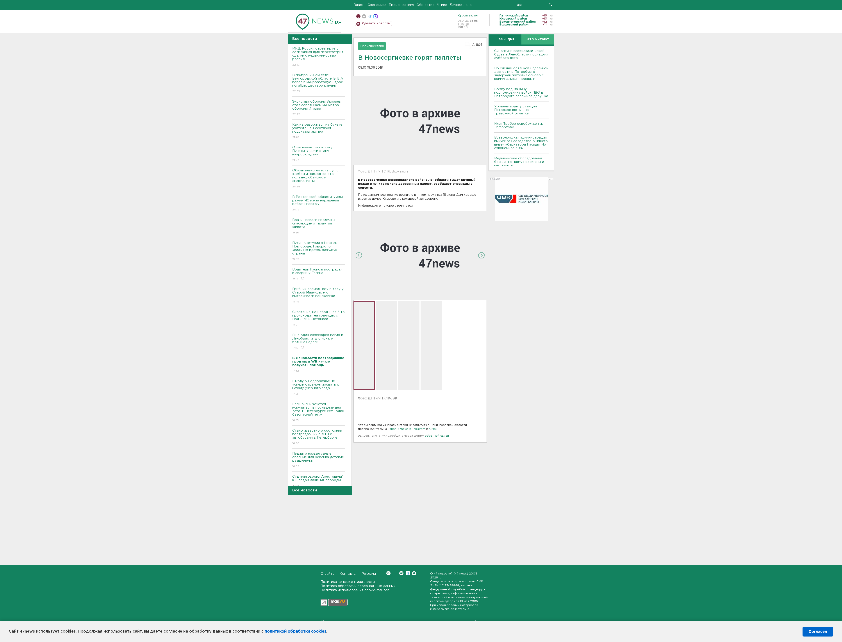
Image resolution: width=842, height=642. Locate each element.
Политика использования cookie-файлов (355, 590)
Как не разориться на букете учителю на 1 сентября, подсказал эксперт (317, 131)
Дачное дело (461, 5)
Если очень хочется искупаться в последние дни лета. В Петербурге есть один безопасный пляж (318, 412)
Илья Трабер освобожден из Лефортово (519, 125)
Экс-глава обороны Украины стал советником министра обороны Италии (316, 108)
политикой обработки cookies (295, 631)
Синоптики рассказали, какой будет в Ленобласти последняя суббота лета (521, 54)
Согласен (818, 631)
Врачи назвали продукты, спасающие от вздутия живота (314, 226)
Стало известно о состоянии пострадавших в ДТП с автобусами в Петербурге (317, 437)
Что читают (538, 39)
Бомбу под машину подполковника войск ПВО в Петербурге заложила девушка (521, 93)
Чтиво (442, 5)
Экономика (377, 5)
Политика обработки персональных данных (358, 586)
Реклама (369, 573)
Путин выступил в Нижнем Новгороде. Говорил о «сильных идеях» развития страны (314, 251)
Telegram (408, 573)
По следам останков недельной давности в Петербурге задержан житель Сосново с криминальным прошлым (521, 73)
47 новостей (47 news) (451, 574)
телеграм (370, 16)
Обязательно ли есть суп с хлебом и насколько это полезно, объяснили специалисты (315, 178)
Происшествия (401, 5)
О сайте (327, 573)
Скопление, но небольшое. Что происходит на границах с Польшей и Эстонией (318, 318)
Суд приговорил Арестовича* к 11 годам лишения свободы (317, 481)
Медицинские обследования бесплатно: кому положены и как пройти (519, 162)
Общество (425, 5)
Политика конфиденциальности (348, 581)
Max (414, 573)
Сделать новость (376, 23)
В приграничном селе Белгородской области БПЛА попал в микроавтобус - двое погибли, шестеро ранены (317, 83)
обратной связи (437, 436)
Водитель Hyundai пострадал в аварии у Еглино (317, 274)
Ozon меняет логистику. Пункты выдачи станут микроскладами (312, 153)
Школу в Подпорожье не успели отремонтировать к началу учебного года (315, 387)
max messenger (375, 16)
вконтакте (364, 16)
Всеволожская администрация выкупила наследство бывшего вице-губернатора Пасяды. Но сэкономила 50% (521, 142)
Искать (550, 4)
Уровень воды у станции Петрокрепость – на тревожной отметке (515, 110)
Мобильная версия (358, 16)
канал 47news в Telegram (406, 429)
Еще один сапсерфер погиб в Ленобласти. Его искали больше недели (317, 341)
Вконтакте (401, 573)
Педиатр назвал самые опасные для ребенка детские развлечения (318, 460)
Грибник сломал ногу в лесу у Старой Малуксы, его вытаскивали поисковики (318, 295)
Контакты (348, 573)
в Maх (433, 429)
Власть (359, 5)
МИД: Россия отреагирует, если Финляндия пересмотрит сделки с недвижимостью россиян (317, 56)
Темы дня (505, 39)
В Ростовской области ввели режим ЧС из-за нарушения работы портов (317, 203)
